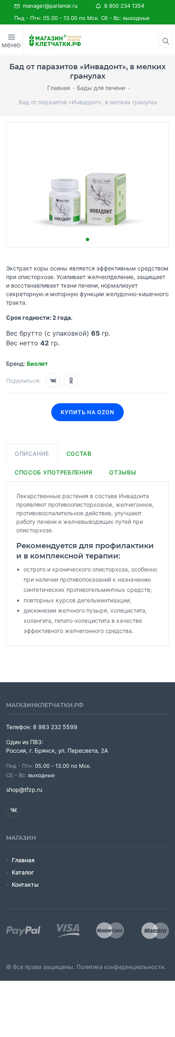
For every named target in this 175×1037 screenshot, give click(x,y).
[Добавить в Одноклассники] (70, 380)
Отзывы (122, 472)
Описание (32, 453)
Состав (79, 453)
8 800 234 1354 (122, 5)
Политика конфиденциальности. (121, 966)
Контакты (25, 884)
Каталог (23, 872)
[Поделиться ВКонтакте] (53, 380)
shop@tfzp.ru (24, 789)
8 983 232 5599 (55, 726)
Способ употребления (53, 472)
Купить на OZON (88, 412)
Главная (23, 860)
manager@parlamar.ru (49, 5)
